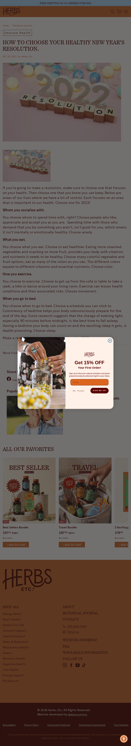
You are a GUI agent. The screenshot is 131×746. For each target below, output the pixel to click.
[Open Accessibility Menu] (124, 739)
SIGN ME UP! (99, 390)
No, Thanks (79, 391)
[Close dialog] (110, 341)
